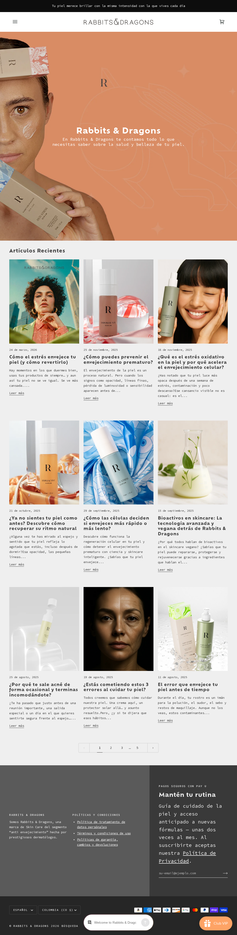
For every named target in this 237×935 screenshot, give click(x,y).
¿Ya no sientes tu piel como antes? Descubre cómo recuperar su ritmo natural (43, 523)
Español (21, 910)
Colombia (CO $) (57, 910)
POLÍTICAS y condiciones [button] (96, 815)
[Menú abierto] (20, 22)
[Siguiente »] (153, 748)
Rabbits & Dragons (31, 926)
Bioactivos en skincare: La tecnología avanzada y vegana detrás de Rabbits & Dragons (192, 525)
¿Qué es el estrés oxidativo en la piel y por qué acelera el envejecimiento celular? (192, 362)
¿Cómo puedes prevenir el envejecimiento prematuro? (118, 359)
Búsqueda (70, 926)
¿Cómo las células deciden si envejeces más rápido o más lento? (116, 523)
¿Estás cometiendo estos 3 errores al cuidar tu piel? (116, 686)
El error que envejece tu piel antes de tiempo (188, 686)
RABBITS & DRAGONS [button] (27, 815)
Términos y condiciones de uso (104, 833)
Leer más (16, 393)
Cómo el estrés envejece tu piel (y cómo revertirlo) (42, 359)
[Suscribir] (221, 873)
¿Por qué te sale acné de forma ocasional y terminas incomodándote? (43, 689)
